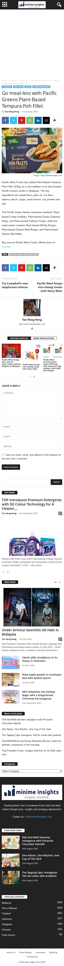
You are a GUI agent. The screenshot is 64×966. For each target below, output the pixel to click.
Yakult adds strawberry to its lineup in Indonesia (39, 659)
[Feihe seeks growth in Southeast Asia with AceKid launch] (11, 679)
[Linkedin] (38, 120)
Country (13, 80)
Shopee (6, 246)
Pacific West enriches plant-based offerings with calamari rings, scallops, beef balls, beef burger (52, 365)
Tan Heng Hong (12, 111)
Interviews (40, 952)
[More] (54, 120)
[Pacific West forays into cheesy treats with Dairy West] (32, 353)
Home (4, 80)
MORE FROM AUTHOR (43, 338)
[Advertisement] (32, 43)
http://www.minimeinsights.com (32, 324)
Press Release (9, 908)
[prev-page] (30, 376)
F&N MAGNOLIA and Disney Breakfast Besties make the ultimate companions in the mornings (31, 743)
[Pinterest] (21, 120)
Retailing (53, 952)
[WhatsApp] (29, 120)
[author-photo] (32, 307)
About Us (11, 952)
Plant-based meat (41, 87)
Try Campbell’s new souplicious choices (15, 285)
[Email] (46, 120)
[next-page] (34, 376)
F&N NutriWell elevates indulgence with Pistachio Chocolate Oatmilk (27, 721)
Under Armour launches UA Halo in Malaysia (30, 632)
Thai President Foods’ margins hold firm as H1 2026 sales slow (32, 752)
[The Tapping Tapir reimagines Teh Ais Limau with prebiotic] (11, 877)
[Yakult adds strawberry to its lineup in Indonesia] (11, 662)
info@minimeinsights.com (38, 816)
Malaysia (24, 80)
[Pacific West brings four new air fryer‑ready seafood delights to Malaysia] (11, 351)
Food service (8, 935)
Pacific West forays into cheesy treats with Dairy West (49, 287)
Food (28, 87)
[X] (13, 120)
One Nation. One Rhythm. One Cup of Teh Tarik (26, 729)
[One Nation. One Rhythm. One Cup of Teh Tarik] (11, 860)
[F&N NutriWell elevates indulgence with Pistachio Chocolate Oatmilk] (11, 842)
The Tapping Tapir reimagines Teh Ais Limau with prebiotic (32, 735)
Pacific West (31, 254)
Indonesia (7, 919)
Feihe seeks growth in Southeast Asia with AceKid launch (42, 676)
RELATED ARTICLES (19, 338)
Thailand (6, 913)
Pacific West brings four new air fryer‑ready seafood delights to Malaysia (11, 362)
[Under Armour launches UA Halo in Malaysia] (32, 607)
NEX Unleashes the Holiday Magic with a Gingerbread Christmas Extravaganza (38, 695)
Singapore (7, 924)
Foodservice (32, 956)
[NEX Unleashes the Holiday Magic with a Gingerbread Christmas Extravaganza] (11, 696)
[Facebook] (5, 120)
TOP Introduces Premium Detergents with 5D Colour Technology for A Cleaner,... (32, 504)
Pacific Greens (17, 254)
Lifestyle (6, 929)
